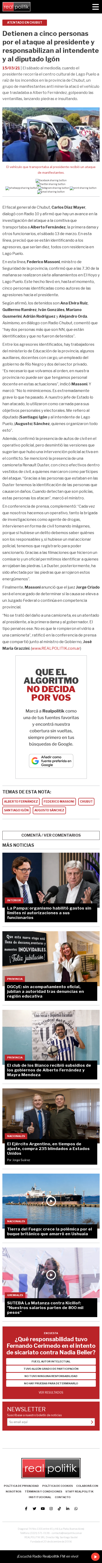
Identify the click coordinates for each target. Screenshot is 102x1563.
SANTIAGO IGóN (16, 810)
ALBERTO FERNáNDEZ (21, 801)
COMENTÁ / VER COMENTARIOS (51, 835)
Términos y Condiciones (43, 1491)
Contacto (62, 1497)
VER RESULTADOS (51, 1392)
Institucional (40, 1497)
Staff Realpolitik (79, 1491)
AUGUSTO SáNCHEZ (49, 810)
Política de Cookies (57, 1485)
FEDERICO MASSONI (59, 801)
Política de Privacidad (21, 1485)
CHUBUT (86, 801)
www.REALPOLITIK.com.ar (56, 648)
